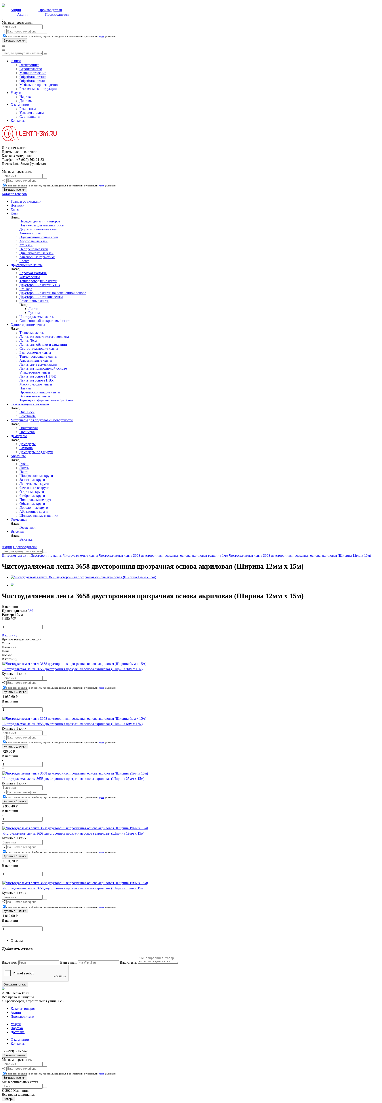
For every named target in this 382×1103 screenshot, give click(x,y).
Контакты (18, 120)
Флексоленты (29, 277)
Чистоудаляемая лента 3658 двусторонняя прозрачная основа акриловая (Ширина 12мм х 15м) (300, 555)
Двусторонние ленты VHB (39, 285)
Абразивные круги (33, 511)
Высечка (17, 531)
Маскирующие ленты (35, 384)
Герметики (19, 519)
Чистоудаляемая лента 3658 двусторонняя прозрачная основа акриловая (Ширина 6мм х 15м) (72, 724)
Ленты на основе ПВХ (36, 380)
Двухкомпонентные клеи (38, 229)
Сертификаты (29, 116)
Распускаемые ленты (35, 352)
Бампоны (26, 448)
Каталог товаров (14, 194)
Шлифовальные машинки (38, 515)
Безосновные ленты (34, 301)
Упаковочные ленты (34, 372)
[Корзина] (3, 50)
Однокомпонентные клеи (38, 237)
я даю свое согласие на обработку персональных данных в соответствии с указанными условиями (61, 36)
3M (30, 611)
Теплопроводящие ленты (38, 281)
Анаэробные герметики (37, 257)
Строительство (30, 69)
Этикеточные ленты (34, 396)
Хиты (15, 209)
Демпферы (19, 436)
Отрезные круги (31, 492)
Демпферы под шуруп (36, 452)
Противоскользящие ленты (39, 392)
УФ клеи (25, 245)
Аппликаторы (30, 233)
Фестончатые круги (34, 488)
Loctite (24, 261)
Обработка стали (32, 81)
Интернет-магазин (16, 555)
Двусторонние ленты (26, 265)
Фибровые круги (32, 495)
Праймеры (27, 432)
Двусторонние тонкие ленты (41, 297)
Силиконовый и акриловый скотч (45, 321)
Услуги (16, 93)
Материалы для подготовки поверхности (42, 420)
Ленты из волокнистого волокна (44, 336)
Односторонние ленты (28, 325)
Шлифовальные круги (36, 476)
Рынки (16, 61)
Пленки (25, 388)
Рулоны (34, 313)
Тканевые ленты (31, 332)
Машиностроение (32, 73)
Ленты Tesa (28, 340)
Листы (33, 309)
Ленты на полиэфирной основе (43, 368)
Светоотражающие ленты (38, 348)
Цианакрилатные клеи (36, 253)
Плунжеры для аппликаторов (41, 225)
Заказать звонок (14, 1055)
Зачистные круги (32, 480)
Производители (50, 10)
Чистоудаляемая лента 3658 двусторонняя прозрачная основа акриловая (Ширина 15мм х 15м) (73, 888)
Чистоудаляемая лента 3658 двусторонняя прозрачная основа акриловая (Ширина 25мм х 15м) (73, 778)
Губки (24, 464)
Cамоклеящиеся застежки (30, 404)
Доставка (26, 101)
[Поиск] (3, 46)
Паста (23, 472)
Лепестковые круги (34, 484)
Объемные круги (32, 503)
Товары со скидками (26, 201)
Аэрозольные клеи (33, 241)
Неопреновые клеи (33, 249)
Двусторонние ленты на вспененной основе (52, 293)
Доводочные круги (33, 507)
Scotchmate (27, 416)
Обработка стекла (32, 77)
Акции (16, 10)
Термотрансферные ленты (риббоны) (47, 400)
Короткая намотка (33, 273)
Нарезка (25, 97)
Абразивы (18, 456)
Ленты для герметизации (38, 364)
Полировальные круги (36, 499)
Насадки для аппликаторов (39, 221)
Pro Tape (25, 289)
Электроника (29, 65)
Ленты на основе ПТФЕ (37, 376)
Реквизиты (27, 108)
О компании (20, 104)
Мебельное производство (38, 85)
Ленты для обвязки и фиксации (43, 344)
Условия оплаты (31, 112)
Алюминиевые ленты (35, 360)
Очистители (28, 428)
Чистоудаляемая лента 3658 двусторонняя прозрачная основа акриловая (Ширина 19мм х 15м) (73, 833)
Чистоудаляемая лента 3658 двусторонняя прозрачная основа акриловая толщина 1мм (163, 555)
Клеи (14, 213)
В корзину (9, 635)
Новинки (18, 205)
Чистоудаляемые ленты (36, 317)
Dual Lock (26, 412)
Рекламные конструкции (38, 89)
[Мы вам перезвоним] (2, 19)
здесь (101, 36)
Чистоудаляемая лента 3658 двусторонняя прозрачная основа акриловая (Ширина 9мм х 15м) (72, 669)
